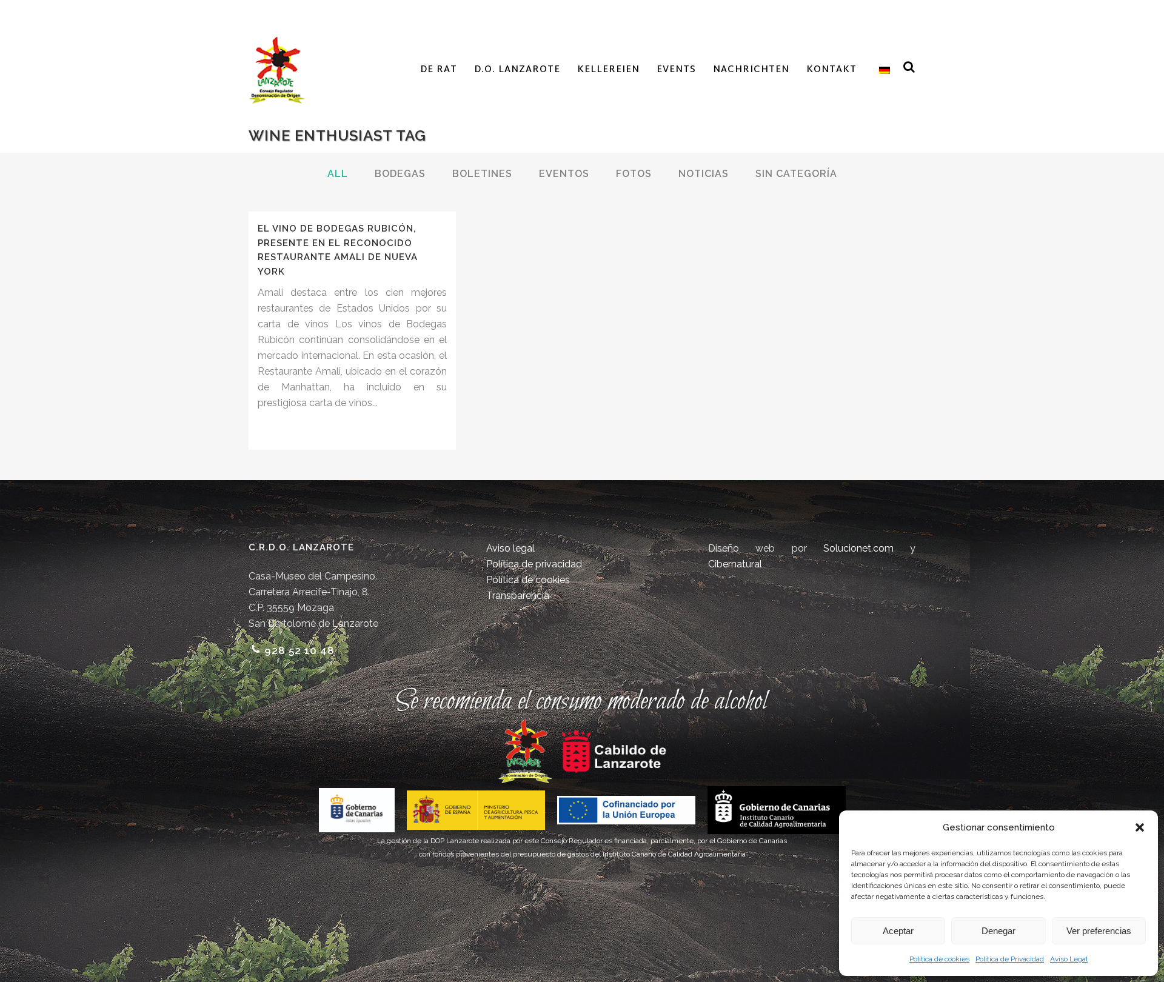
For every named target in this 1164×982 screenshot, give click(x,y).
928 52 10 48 (299, 650)
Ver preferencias (1098, 931)
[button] (1140, 827)
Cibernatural (735, 564)
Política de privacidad (534, 564)
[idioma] (881, 70)
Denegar (998, 931)
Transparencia (517, 595)
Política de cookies (939, 959)
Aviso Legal (1069, 959)
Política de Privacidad (1009, 959)
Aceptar (898, 931)
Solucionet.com (858, 548)
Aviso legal (510, 548)
